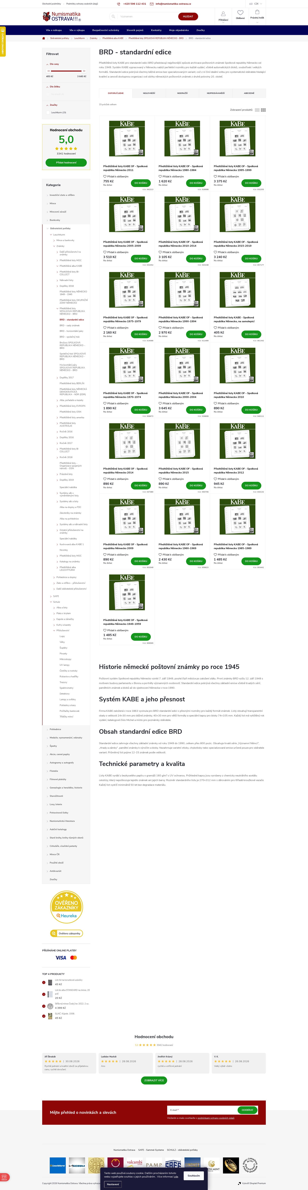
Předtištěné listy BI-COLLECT (69, 273)
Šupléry (63, 647)
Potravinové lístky (59, 812)
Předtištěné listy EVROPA (73, 406)
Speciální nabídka (68, 487)
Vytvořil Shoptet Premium (254, 1183)
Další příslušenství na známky (70, 253)
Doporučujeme (116, 93)
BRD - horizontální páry (71, 331)
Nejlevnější (149, 93)
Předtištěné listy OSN (70, 411)
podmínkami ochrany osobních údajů (216, 1118)
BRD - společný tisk (70, 336)
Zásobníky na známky (70, 512)
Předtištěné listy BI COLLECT (69, 450)
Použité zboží (57, 862)
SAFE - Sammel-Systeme (151, 1150)
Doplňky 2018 (67, 286)
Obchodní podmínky (51, 3)
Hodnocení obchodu (154, 1037)
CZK (256, 3)
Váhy (62, 642)
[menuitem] (54, 30)
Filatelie (54, 771)
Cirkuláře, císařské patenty (63, 846)
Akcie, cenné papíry (60, 754)
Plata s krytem (63, 613)
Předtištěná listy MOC (70, 555)
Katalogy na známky (70, 561)
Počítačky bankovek (69, 711)
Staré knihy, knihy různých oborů (66, 837)
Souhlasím (194, 1175)
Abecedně (249, 93)
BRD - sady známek (70, 325)
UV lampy (64, 665)
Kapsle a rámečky (65, 619)
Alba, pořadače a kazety (71, 400)
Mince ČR (55, 854)
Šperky (53, 746)
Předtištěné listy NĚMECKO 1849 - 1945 (73, 293)
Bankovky (55, 220)
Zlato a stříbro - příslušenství (70, 583)
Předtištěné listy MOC (70, 260)
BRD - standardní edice (72, 319)
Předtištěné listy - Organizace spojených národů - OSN (71, 466)
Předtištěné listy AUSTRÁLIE (68, 424)
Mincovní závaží (58, 211)
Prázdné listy (66, 474)
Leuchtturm (58, 112)
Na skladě (57, 94)
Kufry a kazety (63, 624)
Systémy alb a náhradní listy (74, 524)
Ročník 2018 (66, 457)
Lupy (62, 636)
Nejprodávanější (216, 93)
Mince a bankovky (65, 240)
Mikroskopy (65, 659)
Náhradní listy (66, 280)
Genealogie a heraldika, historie (66, 787)
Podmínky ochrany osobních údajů (82, 3)
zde (176, 1176)
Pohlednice (55, 729)
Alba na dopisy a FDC (70, 507)
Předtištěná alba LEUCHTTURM (68, 569)
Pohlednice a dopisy (66, 577)
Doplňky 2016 (67, 437)
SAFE (56, 596)
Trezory (63, 682)
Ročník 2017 (66, 443)
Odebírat (247, 1110)
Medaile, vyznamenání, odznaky (66, 737)
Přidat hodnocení (66, 162)
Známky (60, 246)
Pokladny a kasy (68, 705)
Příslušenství (62, 630)
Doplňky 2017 (67, 377)
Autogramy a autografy (62, 762)
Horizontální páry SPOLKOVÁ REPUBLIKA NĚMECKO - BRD (72, 367)
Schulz (56, 602)
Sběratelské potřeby (60, 228)
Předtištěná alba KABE (71, 266)
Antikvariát (55, 871)
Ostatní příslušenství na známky (71, 531)
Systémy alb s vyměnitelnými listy (69, 494)
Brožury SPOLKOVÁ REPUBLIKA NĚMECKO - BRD (72, 345)
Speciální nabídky (68, 538)
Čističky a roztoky (68, 670)
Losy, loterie (56, 804)
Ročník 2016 (66, 431)
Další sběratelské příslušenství (71, 588)
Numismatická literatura (62, 821)
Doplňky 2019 (67, 479)
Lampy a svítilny (68, 699)
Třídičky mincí (66, 716)
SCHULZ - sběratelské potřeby (182, 1150)
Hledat (188, 16)
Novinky (64, 550)
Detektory (64, 693)
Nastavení (113, 1184)
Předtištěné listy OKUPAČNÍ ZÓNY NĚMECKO (74, 301)
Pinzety (63, 653)
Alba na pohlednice (69, 518)
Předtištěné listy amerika (72, 417)
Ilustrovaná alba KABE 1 (72, 544)
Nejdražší (182, 93)
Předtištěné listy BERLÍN (72, 383)
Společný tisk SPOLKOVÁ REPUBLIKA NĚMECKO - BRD (73, 356)
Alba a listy (61, 607)
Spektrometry (66, 687)
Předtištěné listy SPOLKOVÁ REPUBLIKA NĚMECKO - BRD (72, 311)
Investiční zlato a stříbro (62, 195)
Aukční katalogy (58, 829)
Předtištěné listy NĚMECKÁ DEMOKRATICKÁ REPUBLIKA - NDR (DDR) (73, 392)
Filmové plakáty (58, 779)
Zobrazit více (154, 1080)
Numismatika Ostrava (124, 1150)
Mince (53, 203)
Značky (53, 879)
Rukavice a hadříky (69, 676)
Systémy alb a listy (69, 501)
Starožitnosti (56, 796)
